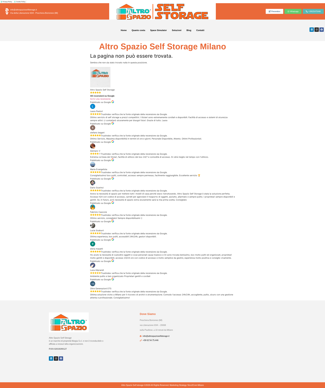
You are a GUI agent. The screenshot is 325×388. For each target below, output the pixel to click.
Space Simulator (158, 30)
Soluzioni (176, 30)
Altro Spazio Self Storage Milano (162, 46)
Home (124, 30)
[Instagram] (316, 29)
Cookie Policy (20, 2)
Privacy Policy (7, 2)
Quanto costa (138, 30)
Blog (188, 30)
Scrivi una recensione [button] (100, 99)
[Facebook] (321, 29)
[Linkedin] (312, 29)
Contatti (200, 30)
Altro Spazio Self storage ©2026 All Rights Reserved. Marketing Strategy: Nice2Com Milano (162, 385)
